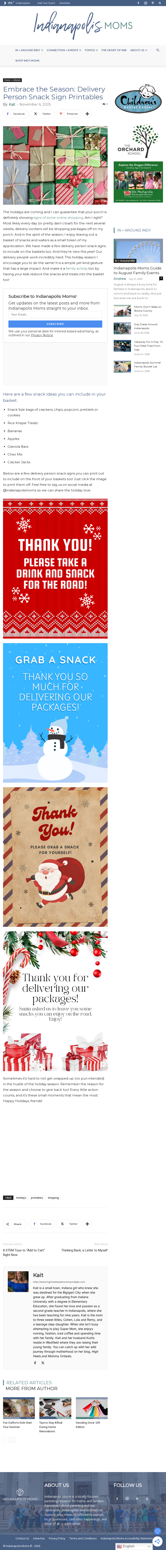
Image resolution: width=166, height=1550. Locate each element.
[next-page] (12, 1440)
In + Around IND (125, 260)
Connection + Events (62, 50)
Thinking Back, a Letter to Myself (84, 1250)
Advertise (64, 3)
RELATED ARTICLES (29, 1382)
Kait (12, 104)
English (128, 1546)
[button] (158, 50)
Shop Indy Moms (27, 60)
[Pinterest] (152, 3)
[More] (87, 113)
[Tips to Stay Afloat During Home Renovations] (55, 1408)
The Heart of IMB (113, 50)
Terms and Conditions (83, 1538)
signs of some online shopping (58, 218)
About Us (137, 50)
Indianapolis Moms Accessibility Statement (127, 1538)
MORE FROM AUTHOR (31, 1388)
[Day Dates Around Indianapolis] (122, 328)
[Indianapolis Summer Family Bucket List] (122, 367)
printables (37, 1197)
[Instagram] (145, 3)
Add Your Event (46, 3)
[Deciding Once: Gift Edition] (92, 1408)
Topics (90, 50)
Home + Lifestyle (12, 80)
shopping (53, 1197)
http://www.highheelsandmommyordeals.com (59, 1281)
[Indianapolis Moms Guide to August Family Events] (138, 251)
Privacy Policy (57, 1538)
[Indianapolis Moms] (83, 25)
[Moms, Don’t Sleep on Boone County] (122, 311)
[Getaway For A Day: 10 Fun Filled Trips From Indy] (122, 346)
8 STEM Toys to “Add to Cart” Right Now (24, 1252)
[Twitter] (159, 3)
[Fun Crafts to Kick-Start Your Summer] (19, 1408)
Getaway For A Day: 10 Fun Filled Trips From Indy (148, 345)
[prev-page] (5, 1440)
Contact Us (22, 1538)
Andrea (120, 279)
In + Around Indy (27, 50)
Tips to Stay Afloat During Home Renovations (50, 1427)
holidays (21, 1197)
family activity (77, 268)
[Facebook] (138, 3)
